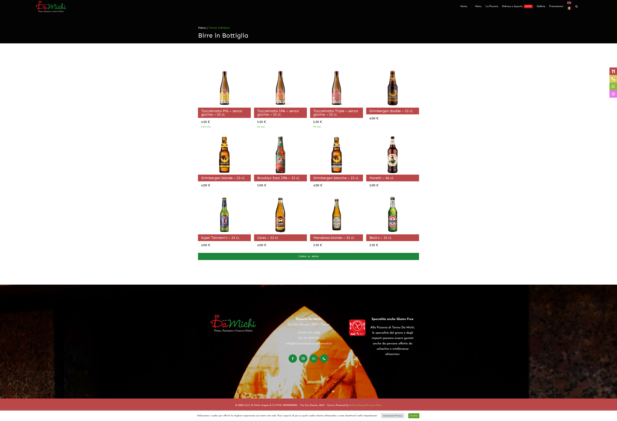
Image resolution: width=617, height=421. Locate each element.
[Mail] (313, 358)
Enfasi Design (357, 405)
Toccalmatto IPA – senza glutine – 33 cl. (278, 113)
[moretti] (392, 136)
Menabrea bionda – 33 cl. (334, 237)
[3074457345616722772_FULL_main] (392, 69)
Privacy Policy (374, 405)
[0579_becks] (392, 196)
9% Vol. (317, 126)
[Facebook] (293, 358)
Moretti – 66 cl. (381, 178)
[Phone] (324, 358)
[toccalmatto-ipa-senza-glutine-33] (280, 69)
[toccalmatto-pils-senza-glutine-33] (224, 69)
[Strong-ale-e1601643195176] (280, 196)
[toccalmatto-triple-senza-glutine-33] (336, 69)
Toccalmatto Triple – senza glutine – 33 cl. (335, 113)
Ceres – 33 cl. (267, 237)
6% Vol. (261, 126)
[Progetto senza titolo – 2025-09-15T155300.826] (280, 136)
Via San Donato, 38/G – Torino (308, 324)
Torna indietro (219, 28)
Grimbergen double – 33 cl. (391, 111)
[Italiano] (569, 10)
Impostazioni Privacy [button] (392, 416)
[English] (569, 2)
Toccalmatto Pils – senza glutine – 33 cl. (221, 113)
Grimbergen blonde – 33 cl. (223, 178)
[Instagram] (303, 358)
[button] (576, 6)
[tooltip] (613, 71)
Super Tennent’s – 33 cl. (220, 237)
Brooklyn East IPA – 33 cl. (278, 178)
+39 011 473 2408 (308, 332)
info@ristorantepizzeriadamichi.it (308, 343)
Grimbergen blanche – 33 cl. (336, 178)
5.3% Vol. (206, 126)
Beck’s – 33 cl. (380, 237)
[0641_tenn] (224, 196)
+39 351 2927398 (308, 338)
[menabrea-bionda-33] (336, 196)
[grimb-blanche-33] (336, 136)
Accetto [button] (413, 416)
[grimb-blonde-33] (224, 136)
